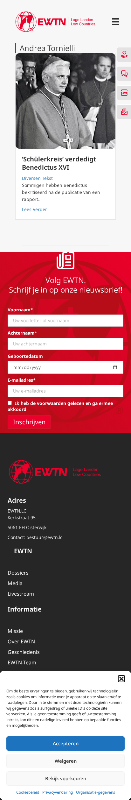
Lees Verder (34, 209)
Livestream (21, 593)
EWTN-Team (22, 662)
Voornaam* (20, 310)
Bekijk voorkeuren (65, 778)
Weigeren (66, 761)
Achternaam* (22, 333)
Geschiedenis (24, 651)
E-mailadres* (22, 380)
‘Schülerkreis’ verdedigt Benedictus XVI (59, 163)
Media (15, 583)
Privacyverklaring (57, 792)
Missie (15, 630)
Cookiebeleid (27, 792)
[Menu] (115, 22)
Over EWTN (21, 641)
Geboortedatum (25, 356)
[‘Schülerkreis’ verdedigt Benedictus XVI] (65, 101)
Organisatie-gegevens (95, 792)
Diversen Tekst (37, 178)
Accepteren (66, 743)
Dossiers (18, 572)
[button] (121, 679)
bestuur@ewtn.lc (44, 537)
